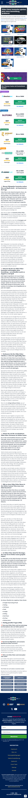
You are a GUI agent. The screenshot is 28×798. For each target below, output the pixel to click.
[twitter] (12, 709)
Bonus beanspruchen (20, 102)
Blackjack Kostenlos (7, 684)
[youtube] (15, 709)
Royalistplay (7, 143)
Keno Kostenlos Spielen (7, 686)
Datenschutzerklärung (14, 758)
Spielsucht (14, 761)
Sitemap (14, 767)
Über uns (14, 752)
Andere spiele (21, 677)
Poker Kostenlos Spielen (20, 686)
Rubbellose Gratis (20, 689)
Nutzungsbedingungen (14, 755)
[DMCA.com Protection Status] (21, 704)
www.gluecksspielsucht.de (14, 786)
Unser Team (14, 764)
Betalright (7, 162)
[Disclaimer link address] (11, 704)
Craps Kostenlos (20, 684)
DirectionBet (7, 105)
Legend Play (7, 181)
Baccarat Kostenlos (7, 681)
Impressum (14, 749)
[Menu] (2, 2)
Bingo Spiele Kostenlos (20, 681)
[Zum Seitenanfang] (25, 796)
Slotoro (7, 124)
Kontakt (14, 770)
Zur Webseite (20, 106)
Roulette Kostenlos (7, 689)
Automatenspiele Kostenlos (7, 678)
